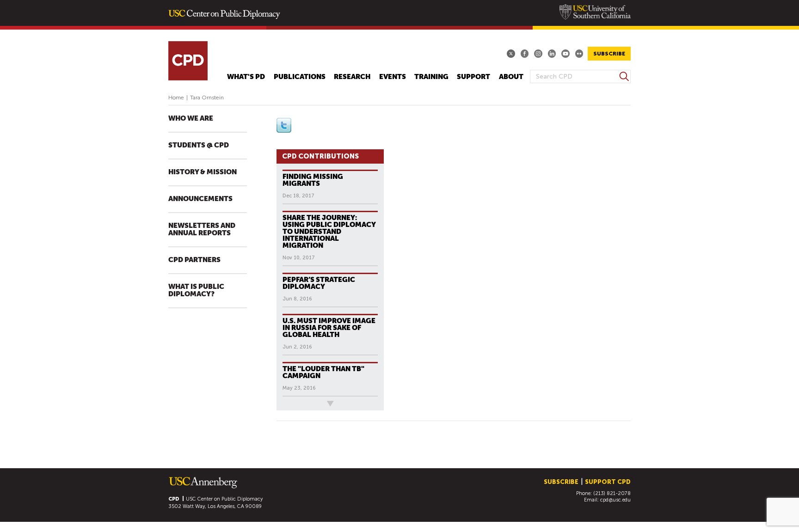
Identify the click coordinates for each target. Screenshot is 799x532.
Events (392, 77)
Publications (300, 77)
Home (176, 97)
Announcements (200, 199)
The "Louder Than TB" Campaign (323, 372)
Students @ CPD (198, 145)
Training (431, 77)
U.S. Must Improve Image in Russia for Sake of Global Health (329, 327)
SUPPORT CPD (608, 481)
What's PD (246, 77)
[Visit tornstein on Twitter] (284, 131)
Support (473, 77)
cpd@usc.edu (615, 500)
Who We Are (190, 118)
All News (292, 403)
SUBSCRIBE (609, 53)
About (511, 77)
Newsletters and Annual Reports (201, 229)
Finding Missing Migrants (313, 179)
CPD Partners (194, 260)
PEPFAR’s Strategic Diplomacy (319, 282)
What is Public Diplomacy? (196, 290)
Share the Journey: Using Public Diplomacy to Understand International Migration (329, 231)
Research (352, 77)
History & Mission (202, 172)
